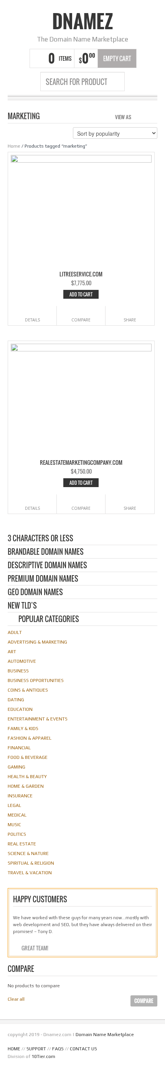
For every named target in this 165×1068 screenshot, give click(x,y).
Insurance (20, 796)
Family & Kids (23, 728)
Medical (17, 815)
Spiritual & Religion (31, 863)
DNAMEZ (82, 21)
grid (139, 116)
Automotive (22, 661)
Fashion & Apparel (29, 738)
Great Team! (34, 948)
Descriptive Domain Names (47, 565)
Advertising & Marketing (37, 642)
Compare (81, 320)
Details (32, 320)
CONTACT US (83, 1048)
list (152, 116)
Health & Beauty (27, 776)
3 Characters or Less (40, 538)
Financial (19, 747)
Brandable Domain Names (46, 552)
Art (12, 651)
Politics (17, 834)
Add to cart (80, 294)
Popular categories (48, 619)
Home (14, 146)
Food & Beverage (28, 757)
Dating (16, 699)
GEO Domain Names (35, 592)
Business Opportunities (36, 680)
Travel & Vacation (30, 872)
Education (20, 709)
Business (18, 671)
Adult (15, 632)
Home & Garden (26, 786)
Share (130, 320)
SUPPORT (36, 1048)
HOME (14, 1048)
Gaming (16, 767)
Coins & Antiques (28, 690)
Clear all (16, 999)
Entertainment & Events (38, 719)
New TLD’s (22, 606)
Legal (14, 805)
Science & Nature (28, 853)
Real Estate (22, 844)
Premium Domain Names (43, 579)
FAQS (58, 1048)
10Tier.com (43, 1056)
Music (14, 824)
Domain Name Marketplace (105, 1034)
